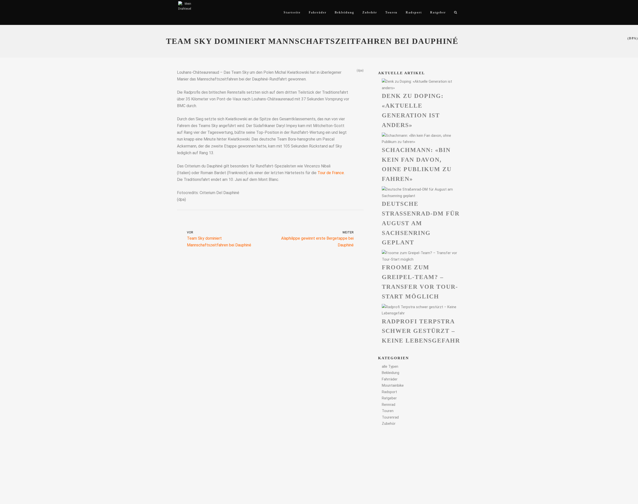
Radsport (389, 392)
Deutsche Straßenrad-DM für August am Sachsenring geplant (421, 223)
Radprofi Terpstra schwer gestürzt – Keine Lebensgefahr (421, 331)
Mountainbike (393, 385)
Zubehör (389, 423)
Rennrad (388, 404)
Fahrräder (390, 379)
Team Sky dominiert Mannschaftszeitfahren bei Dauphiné (219, 239)
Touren (388, 411)
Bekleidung (390, 372)
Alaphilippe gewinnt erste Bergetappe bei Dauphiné (317, 239)
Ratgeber (389, 398)
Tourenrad (390, 417)
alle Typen (390, 366)
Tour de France (331, 172)
